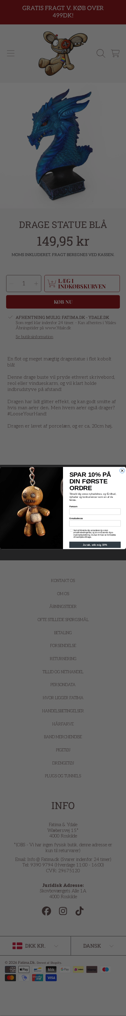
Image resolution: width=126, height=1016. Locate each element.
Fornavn (73, 506)
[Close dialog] (122, 470)
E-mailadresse (76, 518)
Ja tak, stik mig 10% (95, 544)
